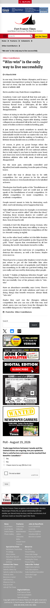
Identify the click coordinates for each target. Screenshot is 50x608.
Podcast (19, 544)
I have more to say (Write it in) (18, 465)
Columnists (20, 526)
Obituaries (19, 536)
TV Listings (9, 552)
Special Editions (22, 597)
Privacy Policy (29, 562)
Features (20, 524)
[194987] (21, 390)
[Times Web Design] (43, 499)
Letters (18, 534)
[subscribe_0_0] (21, 341)
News (6, 524)
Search (5, 321)
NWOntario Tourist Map (14, 549)
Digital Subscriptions (32, 567)
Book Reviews (21, 531)
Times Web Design (31, 554)
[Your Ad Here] (15, 499)
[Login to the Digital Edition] (34, 499)
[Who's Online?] (25, 499)
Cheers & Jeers (8, 574)
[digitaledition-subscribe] (21, 367)
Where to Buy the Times (33, 557)
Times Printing (30, 552)
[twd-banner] (25, 10)
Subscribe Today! (32, 564)
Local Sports (8, 529)
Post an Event (8, 585)
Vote (6, 484)
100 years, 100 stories (13, 559)
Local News (8, 526)
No (7, 462)
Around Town (20, 542)
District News (8, 531)
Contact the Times (10, 564)
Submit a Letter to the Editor (12, 572)
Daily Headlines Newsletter (34, 572)
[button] (20, 2)
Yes (7, 458)
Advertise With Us (35, 534)
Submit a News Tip (9, 569)
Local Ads (32, 529)
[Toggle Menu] (5, 36)
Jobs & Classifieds (36, 524)
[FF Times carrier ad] (21, 421)
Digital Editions (23, 590)
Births (18, 539)
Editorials (19, 529)
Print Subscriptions (31, 569)
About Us (28, 547)
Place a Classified (35, 531)
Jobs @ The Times (9, 587)
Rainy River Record (12, 557)
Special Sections (12, 547)
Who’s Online (10, 554)
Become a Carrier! (35, 536)
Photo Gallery (9, 534)
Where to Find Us (9, 582)
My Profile (26, 2)
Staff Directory (8, 579)
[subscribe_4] (21, 354)
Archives (9, 562)
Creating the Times (31, 559)
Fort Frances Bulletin (24, 595)
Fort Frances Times (25, 28)
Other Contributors (11, 58)
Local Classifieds (34, 526)
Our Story (28, 549)
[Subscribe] (6, 499)
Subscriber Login (31, 574)
